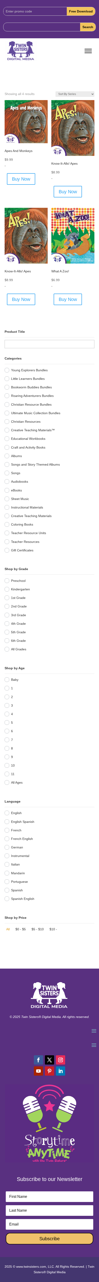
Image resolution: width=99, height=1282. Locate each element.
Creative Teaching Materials (31, 516)
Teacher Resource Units (28, 533)
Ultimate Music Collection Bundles (35, 413)
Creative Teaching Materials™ (33, 430)
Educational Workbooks (28, 438)
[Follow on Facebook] (38, 1060)
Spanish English (22, 899)
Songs (15, 473)
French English (22, 839)
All (8, 929)
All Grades (18, 649)
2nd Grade (19, 606)
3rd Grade (18, 615)
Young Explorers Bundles (29, 370)
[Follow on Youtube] (38, 1071)
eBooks (16, 490)
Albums (16, 456)
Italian (15, 864)
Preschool (18, 581)
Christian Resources (26, 421)
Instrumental (20, 856)
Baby (14, 679)
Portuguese (19, 881)
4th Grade (18, 623)
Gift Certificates (22, 550)
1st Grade (18, 598)
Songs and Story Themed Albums (35, 464)
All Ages (17, 782)
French (16, 830)
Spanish (17, 890)
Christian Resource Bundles (31, 404)
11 (13, 774)
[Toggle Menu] (88, 51)
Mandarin (18, 873)
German (17, 847)
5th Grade (18, 632)
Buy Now (21, 178)
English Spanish (22, 822)
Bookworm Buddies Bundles (31, 387)
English (16, 813)
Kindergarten (20, 589)
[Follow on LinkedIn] (60, 1071)
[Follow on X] (49, 1060)
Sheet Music (20, 499)
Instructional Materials (27, 507)
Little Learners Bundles (28, 379)
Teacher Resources (25, 542)
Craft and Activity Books (28, 447)
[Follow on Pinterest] (49, 1071)
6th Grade (18, 640)
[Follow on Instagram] (60, 1060)
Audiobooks (19, 481)
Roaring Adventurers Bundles (32, 396)
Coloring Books (22, 524)
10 (13, 765)
